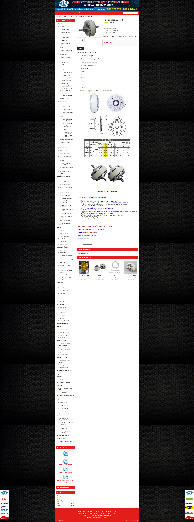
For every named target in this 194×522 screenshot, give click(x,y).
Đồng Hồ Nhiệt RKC (65, 181)
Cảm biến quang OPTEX (67, 142)
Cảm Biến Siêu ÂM (65, 86)
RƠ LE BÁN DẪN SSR (62, 247)
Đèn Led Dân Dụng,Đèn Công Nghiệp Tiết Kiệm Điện (66, 419)
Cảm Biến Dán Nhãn (67, 72)
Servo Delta (62, 296)
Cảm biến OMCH (67, 78)
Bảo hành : (109, 32)
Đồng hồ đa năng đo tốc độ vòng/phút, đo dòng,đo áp (66, 168)
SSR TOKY (62, 250)
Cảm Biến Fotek (63, 104)
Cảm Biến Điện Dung (66, 80)
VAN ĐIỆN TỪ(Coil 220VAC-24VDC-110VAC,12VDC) (66, 442)
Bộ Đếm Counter (64, 150)
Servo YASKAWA (64, 285)
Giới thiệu (69, 13)
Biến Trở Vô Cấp (64, 335)
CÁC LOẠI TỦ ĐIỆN (62, 400)
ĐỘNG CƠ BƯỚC (61, 340)
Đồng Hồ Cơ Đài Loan (65, 195)
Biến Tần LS (62, 230)
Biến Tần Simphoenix (65, 236)
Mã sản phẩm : (108, 28)
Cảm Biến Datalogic (65, 43)
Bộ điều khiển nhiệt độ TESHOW (64, 224)
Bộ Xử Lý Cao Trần (64, 365)
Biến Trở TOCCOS (64, 332)
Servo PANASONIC (64, 290)
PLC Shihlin (62, 318)
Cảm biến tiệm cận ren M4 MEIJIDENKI (67, 120)
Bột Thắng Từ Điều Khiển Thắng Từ (84, 276)
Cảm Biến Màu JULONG (66, 95)
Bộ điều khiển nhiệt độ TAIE (66, 220)
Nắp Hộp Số (62, 337)
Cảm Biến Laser (64, 35)
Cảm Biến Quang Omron (67, 106)
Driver (61, 352)
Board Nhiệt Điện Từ (63, 435)
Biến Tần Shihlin (63, 244)
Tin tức (116, 13)
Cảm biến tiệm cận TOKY (66, 63)
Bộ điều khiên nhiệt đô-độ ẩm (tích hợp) (67, 210)
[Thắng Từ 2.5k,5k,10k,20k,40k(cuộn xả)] (99, 267)
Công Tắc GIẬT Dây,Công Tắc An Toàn (66, 423)
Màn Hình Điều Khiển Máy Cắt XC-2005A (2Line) (65, 348)
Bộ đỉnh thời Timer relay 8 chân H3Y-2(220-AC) (66, 159)
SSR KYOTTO (63, 252)
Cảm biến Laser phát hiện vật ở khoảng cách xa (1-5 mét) (69, 134)
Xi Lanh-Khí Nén (61, 438)
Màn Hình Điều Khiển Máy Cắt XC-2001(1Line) (65, 344)
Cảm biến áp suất (64, 145)
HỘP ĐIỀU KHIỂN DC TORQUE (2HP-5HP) (65, 375)
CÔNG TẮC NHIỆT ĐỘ (66, 198)
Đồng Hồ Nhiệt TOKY (65, 179)
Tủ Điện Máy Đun (64, 402)
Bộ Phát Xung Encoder (65, 153)
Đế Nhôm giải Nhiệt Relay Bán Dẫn (66, 256)
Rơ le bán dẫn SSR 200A (67, 275)
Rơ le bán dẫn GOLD (65, 265)
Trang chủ (60, 13)
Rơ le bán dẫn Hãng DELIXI (66, 268)
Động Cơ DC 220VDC (65, 379)
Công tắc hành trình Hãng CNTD (66, 432)
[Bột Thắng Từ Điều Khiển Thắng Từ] (84, 267)
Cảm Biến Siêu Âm (65, 32)
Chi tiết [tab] (80, 48)
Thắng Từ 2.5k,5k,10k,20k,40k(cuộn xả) (100, 277)
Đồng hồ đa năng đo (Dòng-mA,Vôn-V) (66, 172)
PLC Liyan (62, 310)
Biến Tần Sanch (63, 238)
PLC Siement (63, 312)
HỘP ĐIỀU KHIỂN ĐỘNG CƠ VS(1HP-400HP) (64, 371)
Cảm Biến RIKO (63, 54)
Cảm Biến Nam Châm (66, 67)
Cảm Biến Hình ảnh (65, 37)
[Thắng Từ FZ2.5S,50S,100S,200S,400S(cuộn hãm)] (130, 267)
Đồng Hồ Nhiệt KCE (64, 190)
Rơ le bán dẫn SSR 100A (66, 278)
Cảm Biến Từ (64, 60)
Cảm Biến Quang (65, 29)
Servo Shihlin (63, 301)
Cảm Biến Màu (64, 40)
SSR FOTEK (63, 262)
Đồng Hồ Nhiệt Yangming (66, 187)
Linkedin (121, 25)
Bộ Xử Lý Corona (64, 367)
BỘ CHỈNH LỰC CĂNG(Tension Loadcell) (65, 396)
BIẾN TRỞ (59, 326)
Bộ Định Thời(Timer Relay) (66, 156)
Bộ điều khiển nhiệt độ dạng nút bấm (65, 201)
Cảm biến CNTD (66, 75)
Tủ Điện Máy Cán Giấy (65, 411)
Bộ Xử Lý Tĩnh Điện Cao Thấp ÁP (65, 361)
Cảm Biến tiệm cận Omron (66, 115)
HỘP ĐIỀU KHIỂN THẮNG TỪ (65, 389)
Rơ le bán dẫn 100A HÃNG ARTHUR (65, 271)
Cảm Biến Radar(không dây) (66, 51)
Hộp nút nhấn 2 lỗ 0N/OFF (67, 213)
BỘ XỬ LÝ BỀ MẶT (62, 357)
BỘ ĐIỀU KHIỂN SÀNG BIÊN (64, 382)
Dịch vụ (101, 13)
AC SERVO (60, 282)
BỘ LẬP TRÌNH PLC (62, 304)
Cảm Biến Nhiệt (64, 83)
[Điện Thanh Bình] (189, 504)
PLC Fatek (62, 315)
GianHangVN (135, 520)
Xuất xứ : (109, 30)
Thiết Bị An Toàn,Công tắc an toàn (66, 414)
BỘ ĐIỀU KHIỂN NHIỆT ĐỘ (64, 176)
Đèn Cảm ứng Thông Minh (65, 46)
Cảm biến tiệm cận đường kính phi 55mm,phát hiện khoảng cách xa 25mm (68, 126)
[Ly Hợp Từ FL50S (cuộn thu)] (89, 28)
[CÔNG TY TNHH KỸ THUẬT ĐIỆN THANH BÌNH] (97, 11)
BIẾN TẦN (59, 227)
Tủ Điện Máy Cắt (64, 408)
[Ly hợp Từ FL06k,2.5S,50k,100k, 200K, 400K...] (115, 267)
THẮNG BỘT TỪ (61, 385)
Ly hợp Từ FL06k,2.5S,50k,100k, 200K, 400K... (115, 277)
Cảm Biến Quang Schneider (66, 139)
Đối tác (109, 13)
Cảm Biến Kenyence (90, 13)
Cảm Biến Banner (64, 26)
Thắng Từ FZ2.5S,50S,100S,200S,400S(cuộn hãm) (133, 277)
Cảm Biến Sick (63, 101)
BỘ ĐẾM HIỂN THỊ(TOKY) (63, 148)
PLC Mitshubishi (63, 307)
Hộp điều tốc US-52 (65, 392)
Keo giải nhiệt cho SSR (67, 259)
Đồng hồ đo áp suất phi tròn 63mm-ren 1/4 (66, 217)
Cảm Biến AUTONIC (64, 98)
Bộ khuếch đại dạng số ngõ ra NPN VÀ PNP (66, 89)
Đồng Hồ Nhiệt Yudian (65, 184)
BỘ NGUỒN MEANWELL (63, 323)
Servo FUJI (62, 293)
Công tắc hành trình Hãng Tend (66, 427)
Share (106, 25)
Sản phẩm (78, 13)
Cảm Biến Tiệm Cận (65, 57)
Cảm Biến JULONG (64, 93)
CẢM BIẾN (60, 24)
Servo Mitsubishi (63, 287)
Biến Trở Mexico (63, 329)
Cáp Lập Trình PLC (64, 320)
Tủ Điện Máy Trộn (64, 405)
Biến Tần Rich (63, 241)
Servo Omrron (63, 298)
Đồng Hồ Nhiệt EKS (64, 192)
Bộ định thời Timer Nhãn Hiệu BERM (66, 164)
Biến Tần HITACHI (64, 233)
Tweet (113, 25)
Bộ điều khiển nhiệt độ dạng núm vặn (65, 206)
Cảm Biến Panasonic (67, 109)
